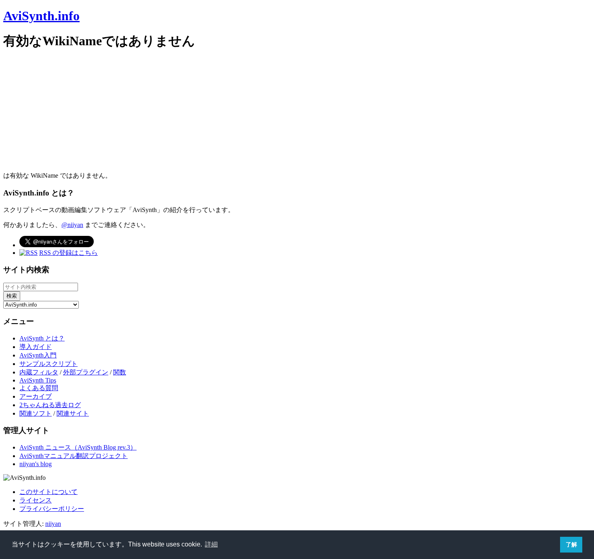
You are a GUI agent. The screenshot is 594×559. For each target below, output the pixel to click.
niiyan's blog (35, 463)
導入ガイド (35, 346)
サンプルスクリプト (48, 363)
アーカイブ (35, 396)
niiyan (53, 523)
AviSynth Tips (37, 380)
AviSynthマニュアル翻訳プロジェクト (73, 455)
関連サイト (73, 413)
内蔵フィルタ (38, 372)
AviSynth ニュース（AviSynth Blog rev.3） (78, 447)
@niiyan (72, 224)
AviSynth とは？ (42, 338)
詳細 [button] (211, 544)
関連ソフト (35, 413)
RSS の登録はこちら (68, 252)
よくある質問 (38, 388)
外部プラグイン (85, 372)
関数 (119, 372)
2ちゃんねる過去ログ (50, 404)
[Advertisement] (245, 115)
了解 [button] (571, 544)
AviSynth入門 (38, 355)
